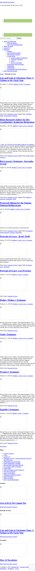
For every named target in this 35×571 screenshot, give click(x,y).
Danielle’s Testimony (9, 409)
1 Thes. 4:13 (3, 144)
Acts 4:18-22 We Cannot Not (13, 503)
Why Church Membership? (11, 480)
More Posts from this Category (8, 507)
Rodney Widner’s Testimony (13, 300)
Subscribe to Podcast (9, 471)
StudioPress (3, 568)
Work (14, 199)
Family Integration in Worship (12, 463)
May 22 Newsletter (8, 560)
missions (12, 232)
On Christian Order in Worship (12, 466)
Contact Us (7, 457)
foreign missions (4, 232)
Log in (17, 568)
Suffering (14, 116)
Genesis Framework (25, 567)
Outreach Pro (15, 567)
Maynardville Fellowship (7, 2)
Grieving (2, 157)
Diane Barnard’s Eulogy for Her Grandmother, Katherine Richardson (17, 120)
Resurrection (7, 116)
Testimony (7, 267)
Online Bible (7, 468)
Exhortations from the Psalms (12, 461)
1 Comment (25, 274)
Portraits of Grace (13, 114)
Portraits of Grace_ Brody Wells (15, 236)
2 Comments (26, 84)
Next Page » (3, 446)
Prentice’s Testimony (9, 372)
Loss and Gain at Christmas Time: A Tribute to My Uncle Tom (17, 79)
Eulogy (32, 156)
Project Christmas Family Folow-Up (14, 470)
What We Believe (9, 476)
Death (1, 116)
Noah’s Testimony (8, 334)
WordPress (11, 568)
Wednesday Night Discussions (12, 475)
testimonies (9, 199)
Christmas (29, 114)
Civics (5, 455)
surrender (2, 199)
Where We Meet (8, 478)
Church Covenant (9, 453)
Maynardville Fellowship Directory (14, 465)
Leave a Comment (27, 126)
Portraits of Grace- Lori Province (15, 271)
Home (2, 74)
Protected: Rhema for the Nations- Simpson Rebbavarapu (16, 204)
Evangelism (29, 231)
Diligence (28, 197)
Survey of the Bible (9, 473)
